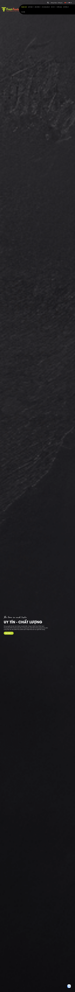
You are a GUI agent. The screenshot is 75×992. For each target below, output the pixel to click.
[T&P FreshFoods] (37, 496)
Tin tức (52, 7)
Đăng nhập (54, 2)
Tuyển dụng (59, 7)
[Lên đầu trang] (72, 989)
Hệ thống (65, 7)
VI (66, 2)
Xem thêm (8, 633)
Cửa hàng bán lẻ (46, 7)
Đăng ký (60, 2)
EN (71, 2)
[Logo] (10, 9)
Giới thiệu (30, 7)
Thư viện (23, 12)
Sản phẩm (37, 7)
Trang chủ (24, 7)
